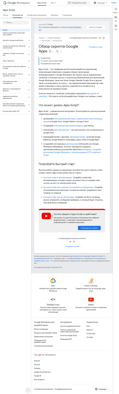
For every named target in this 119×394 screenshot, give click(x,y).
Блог (88, 326)
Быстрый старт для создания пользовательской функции (68, 187)
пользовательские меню (65, 119)
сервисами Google (77, 137)
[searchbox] (15, 22)
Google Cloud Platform (42, 372)
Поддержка (67, 15)
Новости (89, 330)
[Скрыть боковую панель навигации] (28, 389)
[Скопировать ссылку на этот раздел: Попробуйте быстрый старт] (77, 164)
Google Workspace (54, 38)
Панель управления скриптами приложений (69, 331)
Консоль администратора (70, 326)
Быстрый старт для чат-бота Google (58, 197)
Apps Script (42, 3)
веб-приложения (61, 130)
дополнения (71, 144)
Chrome (37, 365)
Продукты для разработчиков (45, 333)
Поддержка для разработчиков (40, 341)
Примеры (54, 15)
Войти (113, 3)
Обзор (5, 15)
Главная (41, 38)
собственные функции (64, 126)
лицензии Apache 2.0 (76, 258)
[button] (14, 40)
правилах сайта (39, 261)
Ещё (52, 3)
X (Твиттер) (90, 333)
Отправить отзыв (95, 47)
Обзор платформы (41, 329)
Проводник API (66, 339)
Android (37, 361)
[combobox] (78, 3)
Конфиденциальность (63, 389)
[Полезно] (100, 38)
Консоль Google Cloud (68, 335)
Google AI (37, 376)
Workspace (23, 2)
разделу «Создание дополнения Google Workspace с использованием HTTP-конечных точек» (72, 152)
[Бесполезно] (103, 38)
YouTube (89, 337)
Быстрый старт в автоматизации (57, 177)
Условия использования (43, 346)
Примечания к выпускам (43, 337)
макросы (80, 126)
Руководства (17, 15)
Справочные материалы (36, 15)
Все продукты (39, 379)
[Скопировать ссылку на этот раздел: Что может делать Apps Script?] (81, 105)
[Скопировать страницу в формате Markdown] (57, 51)
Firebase (37, 368)
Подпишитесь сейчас (89, 228)
